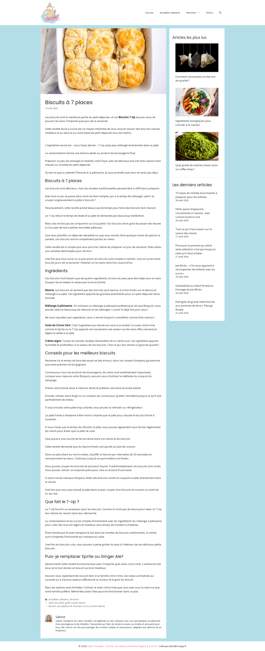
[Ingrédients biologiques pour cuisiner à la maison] (196, 114)
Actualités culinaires (170, 12)
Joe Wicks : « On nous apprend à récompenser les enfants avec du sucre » (195, 269)
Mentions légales (137, 646)
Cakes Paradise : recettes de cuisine (106, 646)
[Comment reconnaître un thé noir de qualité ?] (196, 70)
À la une (149, 12)
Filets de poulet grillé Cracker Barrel (67, 602)
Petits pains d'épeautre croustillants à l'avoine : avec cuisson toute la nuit (192, 213)
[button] (220, 12)
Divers (209, 12)
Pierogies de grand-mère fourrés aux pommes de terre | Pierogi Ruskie (195, 305)
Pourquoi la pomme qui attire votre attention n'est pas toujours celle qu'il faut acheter (195, 249)
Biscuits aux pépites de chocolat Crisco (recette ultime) (77, 606)
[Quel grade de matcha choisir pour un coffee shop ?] (196, 158)
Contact (153, 646)
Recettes (191, 12)
